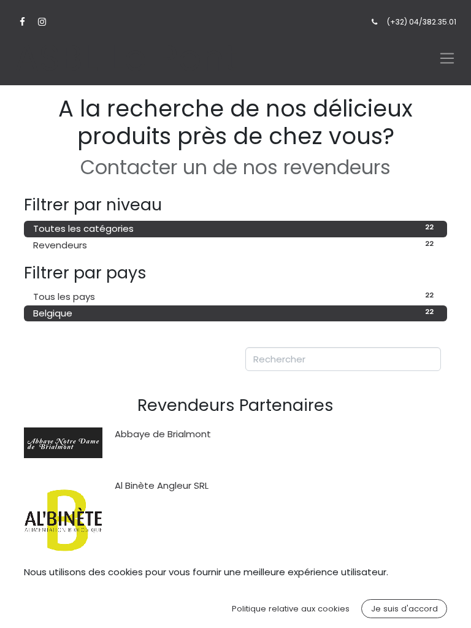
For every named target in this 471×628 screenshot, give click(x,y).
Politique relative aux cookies (291, 609)
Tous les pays (233, 296)
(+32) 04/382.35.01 (421, 22)
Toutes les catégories (233, 228)
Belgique (233, 313)
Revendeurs (233, 245)
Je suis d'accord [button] (404, 609)
